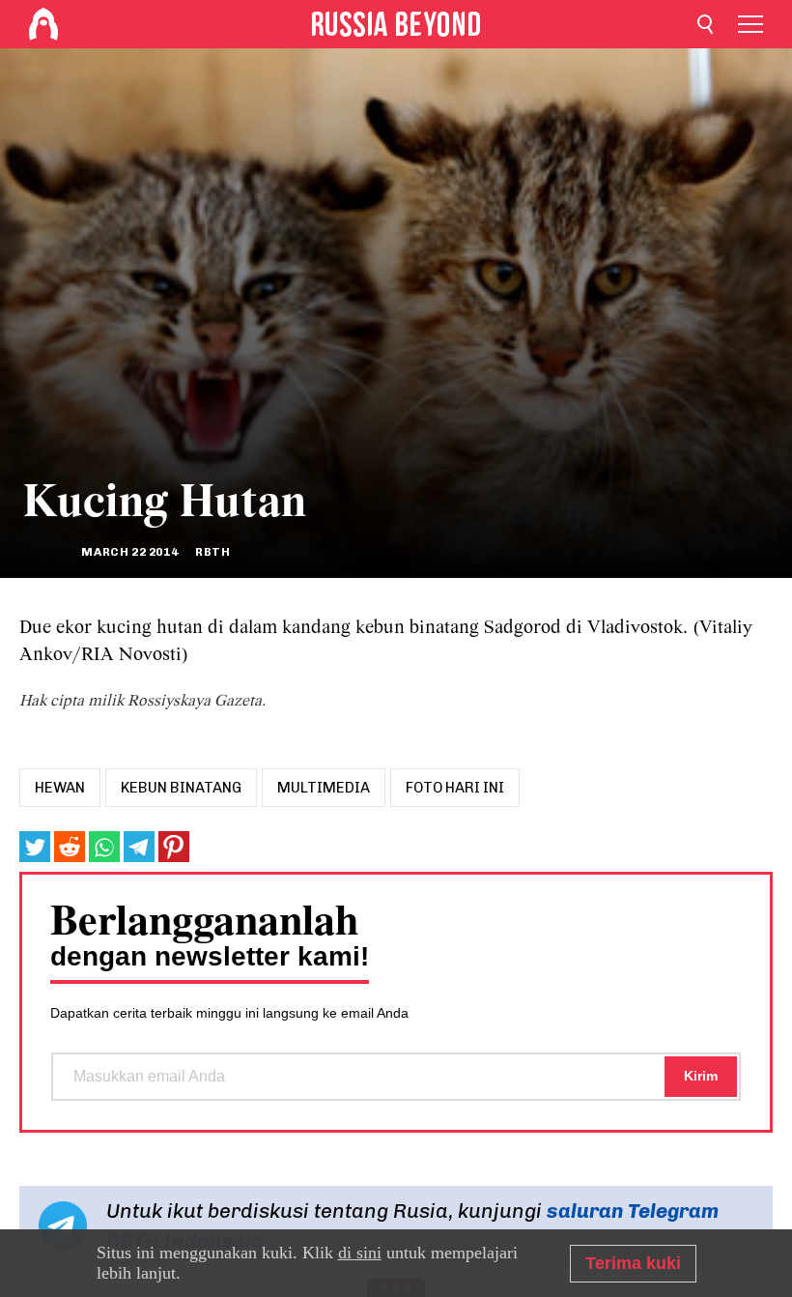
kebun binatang (181, 787)
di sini (360, 1252)
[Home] (43, 24)
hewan (60, 787)
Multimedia (323, 787)
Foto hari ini (455, 787)
